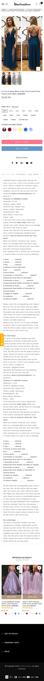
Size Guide (15, 107)
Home (4, 9)
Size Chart (33, 174)
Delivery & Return (22, 157)
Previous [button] (5, 45)
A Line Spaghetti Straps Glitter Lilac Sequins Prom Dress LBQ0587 (11, 604)
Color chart (21, 222)
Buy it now (22, 148)
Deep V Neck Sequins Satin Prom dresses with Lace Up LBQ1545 (32, 604)
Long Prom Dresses (16, 9)
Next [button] (35, 44)
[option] (22, 43)
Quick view (18, 568)
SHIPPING (21, 174)
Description (8, 174)
